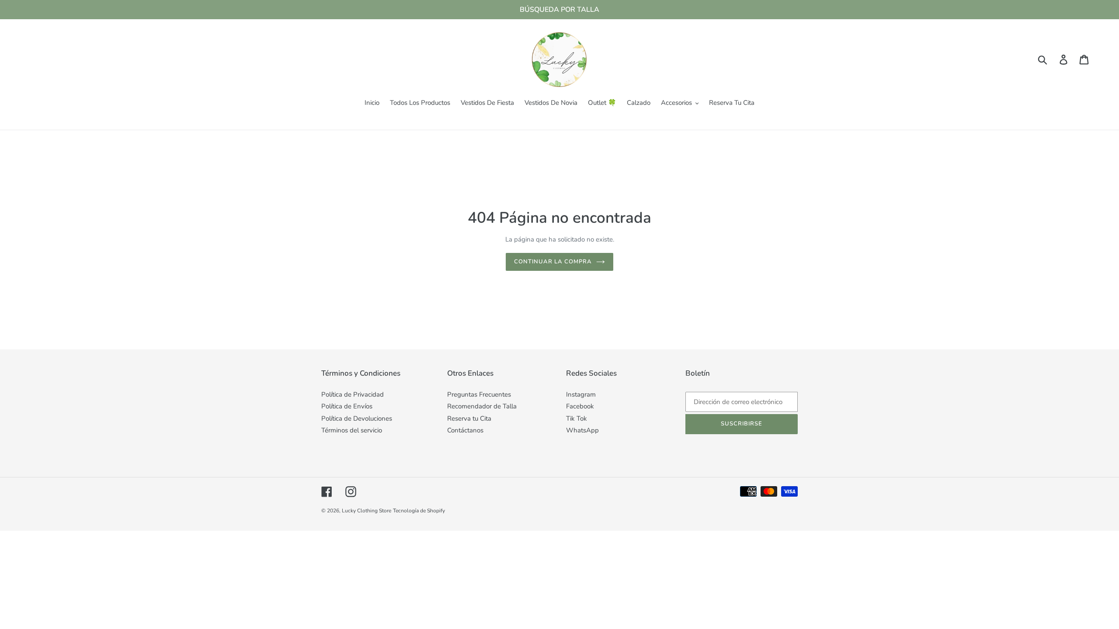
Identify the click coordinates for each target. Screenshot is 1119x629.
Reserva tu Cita (469, 418)
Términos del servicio (351, 430)
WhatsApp (582, 430)
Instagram (581, 394)
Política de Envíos (346, 406)
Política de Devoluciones (356, 418)
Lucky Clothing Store (366, 510)
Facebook (580, 406)
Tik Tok (576, 418)
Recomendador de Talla (482, 406)
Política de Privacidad (352, 394)
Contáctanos (465, 430)
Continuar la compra (553, 262)
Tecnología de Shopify (419, 510)
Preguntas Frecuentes (479, 394)
